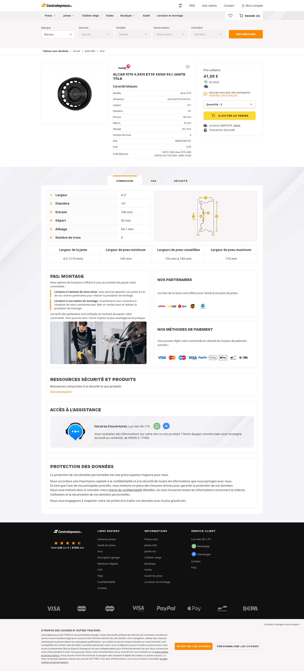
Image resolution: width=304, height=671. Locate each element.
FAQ (153, 180)
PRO (192, 6)
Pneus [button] (49, 15)
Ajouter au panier (232, 115)
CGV (100, 569)
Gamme (83, 27)
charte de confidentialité (125, 490)
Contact (229, 6)
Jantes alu (150, 551)
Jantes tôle (150, 545)
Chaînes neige (90, 15)
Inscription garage (108, 557)
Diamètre (196, 27)
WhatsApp (203, 546)
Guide (146, 15)
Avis (100, 551)
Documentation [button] (61, 392)
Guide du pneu (106, 545)
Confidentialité (106, 582)
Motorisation (161, 27)
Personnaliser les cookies (238, 646)
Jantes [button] (67, 15)
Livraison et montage (170, 15)
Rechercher (245, 34)
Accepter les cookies (194, 646)
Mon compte (254, 6)
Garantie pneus (106, 539)
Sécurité (181, 180)
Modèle (120, 27)
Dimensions (124, 180)
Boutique (126, 15)
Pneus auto (151, 539)
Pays (100, 575)
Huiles (109, 15)
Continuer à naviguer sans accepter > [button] (282, 624)
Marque (46, 27)
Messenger (204, 554)
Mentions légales (107, 563)
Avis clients (209, 6)
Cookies (102, 588)
